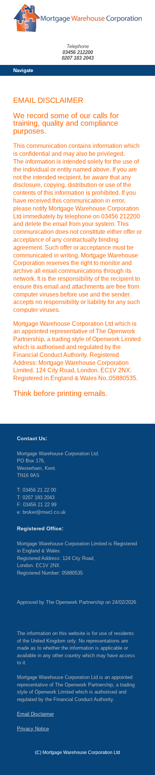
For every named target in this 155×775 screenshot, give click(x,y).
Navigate (23, 70)
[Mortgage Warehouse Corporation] (77, 18)
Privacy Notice (33, 728)
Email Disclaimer (35, 714)
